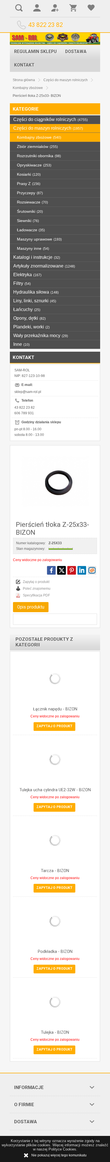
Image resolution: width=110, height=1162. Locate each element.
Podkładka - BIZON (55, 951)
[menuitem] (35, 51)
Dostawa (76, 51)
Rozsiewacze (32, 202)
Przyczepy (30, 193)
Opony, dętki (29, 318)
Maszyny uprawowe (39, 239)
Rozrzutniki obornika (39, 156)
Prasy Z (28, 183)
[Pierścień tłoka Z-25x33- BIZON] (55, 481)
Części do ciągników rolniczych (50, 119)
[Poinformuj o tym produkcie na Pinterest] (71, 570)
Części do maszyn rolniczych (48, 128)
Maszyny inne (33, 248)
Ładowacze (31, 230)
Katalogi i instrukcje (36, 257)
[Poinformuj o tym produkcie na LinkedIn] (81, 570)
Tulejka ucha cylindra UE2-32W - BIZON (55, 790)
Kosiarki (29, 174)
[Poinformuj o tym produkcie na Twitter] (61, 570)
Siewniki (28, 220)
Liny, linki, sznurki (34, 300)
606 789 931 (24, 413)
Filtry (22, 283)
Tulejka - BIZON (55, 1032)
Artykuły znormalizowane (44, 266)
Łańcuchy (26, 309)
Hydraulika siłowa (36, 292)
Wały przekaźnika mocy (40, 335)
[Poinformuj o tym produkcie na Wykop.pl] (91, 570)
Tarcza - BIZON (55, 870)
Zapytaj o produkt (36, 582)
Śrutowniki (30, 211)
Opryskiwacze (34, 165)
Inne (21, 344)
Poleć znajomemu (36, 589)
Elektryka (27, 274)
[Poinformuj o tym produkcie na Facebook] (51, 570)
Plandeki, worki (31, 326)
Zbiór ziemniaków (37, 146)
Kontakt (24, 65)
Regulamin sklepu (35, 51)
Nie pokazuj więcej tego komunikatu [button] (59, 1155)
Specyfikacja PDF (36, 595)
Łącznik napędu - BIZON (55, 709)
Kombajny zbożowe (39, 137)
